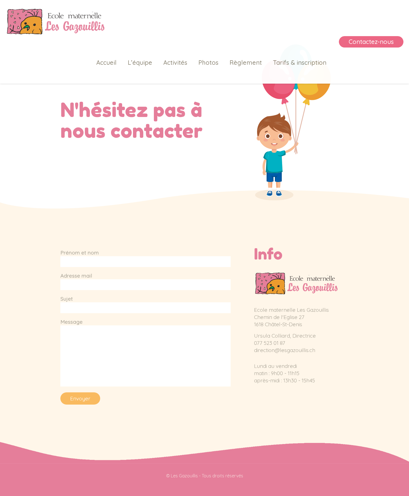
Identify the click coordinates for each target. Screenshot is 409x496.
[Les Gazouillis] (55, 21)
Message (71, 321)
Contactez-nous (371, 42)
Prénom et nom (79, 252)
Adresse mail (76, 275)
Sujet (66, 298)
